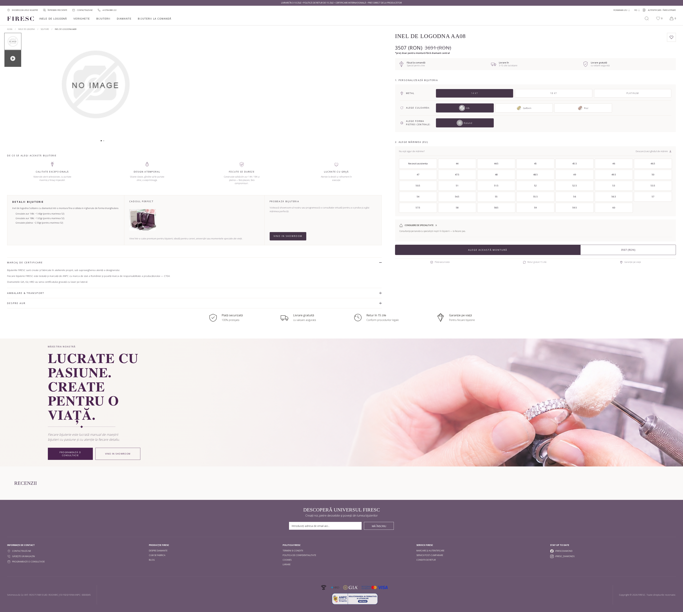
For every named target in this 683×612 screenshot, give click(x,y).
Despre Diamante (158, 550)
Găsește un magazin (23, 556)
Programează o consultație (70, 454)
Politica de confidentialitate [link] (299, 555)
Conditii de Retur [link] (426, 559)
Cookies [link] (287, 559)
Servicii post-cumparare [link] (429, 555)
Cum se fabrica (157, 555)
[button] (101, 140)
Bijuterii (103, 18)
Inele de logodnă (53, 18)
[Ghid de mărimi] (670, 151)
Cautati (647, 18)
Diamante (124, 18)
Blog (152, 559)
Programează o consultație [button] (28, 561)
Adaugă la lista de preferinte (671, 37)
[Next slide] (160, 86)
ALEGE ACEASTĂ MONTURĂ (487, 249)
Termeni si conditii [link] (293, 550)
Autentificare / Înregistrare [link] (662, 10)
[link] (107, 10)
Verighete (81, 18)
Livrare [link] (286, 564)
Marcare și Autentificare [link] (430, 550)
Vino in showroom (288, 236)
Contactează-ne (21, 550)
